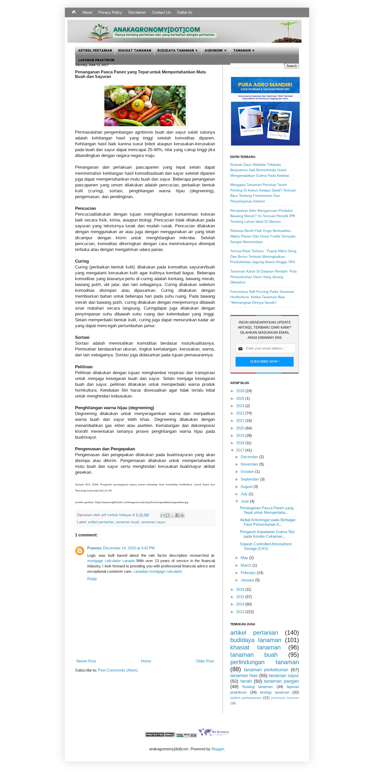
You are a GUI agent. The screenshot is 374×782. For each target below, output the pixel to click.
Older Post (205, 661)
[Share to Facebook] (177, 515)
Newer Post (86, 661)
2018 (240, 443)
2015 (240, 597)
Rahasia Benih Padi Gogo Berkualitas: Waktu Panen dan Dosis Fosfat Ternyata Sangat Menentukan (262, 236)
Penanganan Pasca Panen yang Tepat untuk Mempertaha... (266, 510)
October (248, 471)
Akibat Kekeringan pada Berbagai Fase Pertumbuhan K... (267, 522)
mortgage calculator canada (111, 560)
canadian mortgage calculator (157, 571)
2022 (240, 413)
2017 (240, 450)
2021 (240, 420)
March (246, 565)
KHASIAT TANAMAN (134, 50)
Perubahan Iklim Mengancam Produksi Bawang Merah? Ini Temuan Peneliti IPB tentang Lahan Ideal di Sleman (262, 216)
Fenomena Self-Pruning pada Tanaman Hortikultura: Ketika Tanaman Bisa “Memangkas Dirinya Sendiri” (262, 297)
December (250, 457)
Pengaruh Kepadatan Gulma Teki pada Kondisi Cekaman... (267, 534)
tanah (246, 681)
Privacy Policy (110, 12)
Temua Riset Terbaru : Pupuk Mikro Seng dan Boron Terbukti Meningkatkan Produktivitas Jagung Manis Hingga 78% (263, 256)
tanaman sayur (153, 522)
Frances (94, 548)
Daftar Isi (184, 12)
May (245, 557)
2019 (240, 435)
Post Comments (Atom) (118, 670)
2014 (240, 604)
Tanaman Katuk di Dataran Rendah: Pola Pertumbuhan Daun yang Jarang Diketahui (263, 276)
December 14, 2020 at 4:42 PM (129, 548)
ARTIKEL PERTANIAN (95, 50)
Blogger (217, 749)
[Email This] (162, 515)
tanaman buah (127, 522)
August (247, 486)
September (250, 479)
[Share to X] (172, 515)
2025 (240, 398)
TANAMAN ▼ (244, 50)
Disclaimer (137, 12)
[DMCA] (160, 736)
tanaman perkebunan (266, 669)
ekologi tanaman (274, 692)
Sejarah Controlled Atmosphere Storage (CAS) (266, 546)
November (250, 464)
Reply (92, 579)
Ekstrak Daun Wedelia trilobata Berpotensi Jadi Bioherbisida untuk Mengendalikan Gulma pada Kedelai (259, 170)
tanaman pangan (281, 681)
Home (146, 661)
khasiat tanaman (255, 647)
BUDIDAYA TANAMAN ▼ (177, 50)
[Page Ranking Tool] (186, 736)
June (245, 501)
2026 (240, 391)
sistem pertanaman (246, 698)
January (248, 580)
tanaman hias (244, 675)
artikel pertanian (101, 522)
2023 (240, 406)
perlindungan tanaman (264, 662)
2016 (240, 589)
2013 (240, 612)
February (249, 572)
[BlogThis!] (167, 515)
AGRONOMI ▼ (216, 50)
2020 (240, 428)
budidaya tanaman (255, 639)
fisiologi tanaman (257, 686)
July (245, 494)
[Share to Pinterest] (182, 515)
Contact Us (161, 12)
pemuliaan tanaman (285, 698)
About (87, 12)
